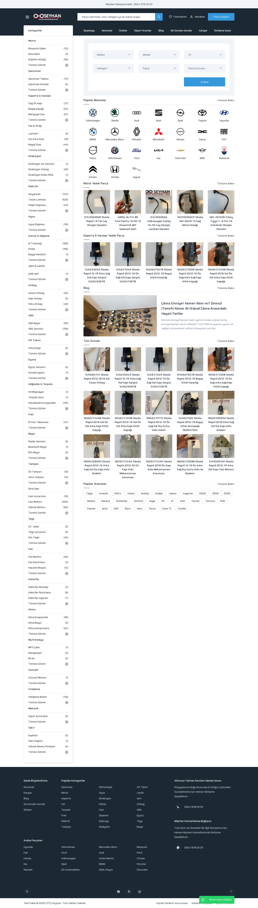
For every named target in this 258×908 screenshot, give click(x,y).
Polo (222, 501)
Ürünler (123, 31)
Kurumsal (107, 31)
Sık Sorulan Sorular (181, 31)
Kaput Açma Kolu (48, 716)
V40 (182, 501)
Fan (30, 549)
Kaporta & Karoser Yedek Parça (103, 235)
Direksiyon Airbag (48, 169)
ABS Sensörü (48, 329)
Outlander (121, 501)
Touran (195, 501)
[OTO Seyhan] (27, 891)
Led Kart (48, 134)
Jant (139, 798)
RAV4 (117, 493)
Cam (101, 810)
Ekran (48, 658)
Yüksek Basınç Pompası (48, 746)
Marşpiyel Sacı (48, 114)
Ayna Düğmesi (48, 224)
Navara (105, 501)
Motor (32, 40)
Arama (205, 82)
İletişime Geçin (222, 31)
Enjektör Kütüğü (48, 59)
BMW (102, 864)
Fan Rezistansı (48, 562)
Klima (32, 609)
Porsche (141, 864)
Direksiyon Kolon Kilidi (48, 175)
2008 (227, 493)
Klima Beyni (48, 623)
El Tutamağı (48, 243)
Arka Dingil (48, 348)
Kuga (152, 501)
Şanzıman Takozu (48, 79)
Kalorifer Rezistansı (48, 592)
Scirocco (210, 501)
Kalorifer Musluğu (48, 587)
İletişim (28, 810)
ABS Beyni (48, 323)
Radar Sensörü (48, 441)
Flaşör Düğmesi (48, 205)
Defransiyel (105, 787)
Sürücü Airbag (48, 293)
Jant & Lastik (36, 266)
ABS (31, 315)
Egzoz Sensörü (48, 367)
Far (63, 804)
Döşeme (103, 815)
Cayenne (188, 493)
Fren (31, 414)
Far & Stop (35, 125)
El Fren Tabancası (48, 422)
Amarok (103, 493)
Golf (116, 509)
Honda (27, 858)
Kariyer (203, 31)
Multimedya (35, 639)
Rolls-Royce (106, 870)
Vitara (130, 493)
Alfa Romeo (68, 847)
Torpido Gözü (48, 397)
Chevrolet (142, 870)
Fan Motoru (48, 557)
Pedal (48, 249)
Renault (28, 870)
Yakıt (31, 727)
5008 (202, 493)
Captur (173, 493)
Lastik (140, 793)
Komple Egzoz (48, 373)
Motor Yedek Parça (95, 183)
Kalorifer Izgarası (48, 598)
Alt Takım (34, 340)
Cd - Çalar (48, 527)
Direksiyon (34, 156)
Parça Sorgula (221, 17)
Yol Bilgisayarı (48, 392)
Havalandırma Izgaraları (48, 403)
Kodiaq (145, 493)
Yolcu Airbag (48, 304)
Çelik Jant (48, 274)
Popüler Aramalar (95, 484)
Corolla (182, 509)
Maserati (142, 847)
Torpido (65, 810)
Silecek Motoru (48, 507)
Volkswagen (68, 858)
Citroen (141, 858)
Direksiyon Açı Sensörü (48, 164)
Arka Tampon (48, 477)
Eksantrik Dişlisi (48, 48)
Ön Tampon (48, 472)
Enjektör (48, 735)
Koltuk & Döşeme (38, 235)
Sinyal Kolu (48, 194)
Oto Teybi (48, 537)
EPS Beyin (48, 452)
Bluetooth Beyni (48, 447)
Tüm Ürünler (91, 341)
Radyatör (104, 827)
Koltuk (102, 804)
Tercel (152, 509)
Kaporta (66, 798)
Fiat (26, 853)
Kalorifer (33, 579)
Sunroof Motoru (48, 678)
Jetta (104, 509)
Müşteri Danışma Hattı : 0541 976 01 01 (129, 4)
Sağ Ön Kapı (48, 103)
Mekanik (33, 708)
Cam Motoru (48, 502)
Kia (25, 864)
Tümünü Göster (37, 65)
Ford (64, 853)
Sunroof (33, 669)
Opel (64, 864)
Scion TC (167, 509)
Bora (128, 509)
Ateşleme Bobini (48, 697)
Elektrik (33, 186)
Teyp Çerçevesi (48, 532)
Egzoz (32, 359)
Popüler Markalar (94, 100)
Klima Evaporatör (48, 617)
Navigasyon (48, 653)
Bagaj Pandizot (48, 254)
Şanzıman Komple (48, 84)
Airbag (32, 285)
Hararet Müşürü (48, 568)
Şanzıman (34, 71)
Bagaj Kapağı (48, 109)
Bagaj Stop (48, 145)
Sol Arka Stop (48, 139)
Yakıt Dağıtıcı (48, 741)
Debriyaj (104, 821)
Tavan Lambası (48, 200)
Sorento (138, 501)
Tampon (33, 464)
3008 (215, 493)
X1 (172, 501)
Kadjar (159, 493)
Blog (161, 31)
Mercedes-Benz (108, 847)
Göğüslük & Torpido (40, 384)
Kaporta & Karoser (39, 95)
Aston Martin (106, 858)
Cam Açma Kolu (48, 496)
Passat (91, 509)
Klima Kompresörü (48, 628)
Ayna (31, 216)
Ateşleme (34, 689)
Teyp (31, 518)
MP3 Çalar (48, 647)
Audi (101, 853)
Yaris (139, 509)
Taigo (89, 493)
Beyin (31, 433)
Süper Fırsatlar (142, 31)
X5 (163, 501)
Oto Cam (33, 488)
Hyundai (28, 847)
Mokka (91, 501)
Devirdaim (48, 54)
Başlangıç (89, 31)
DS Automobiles (70, 870)
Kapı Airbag (48, 298)
